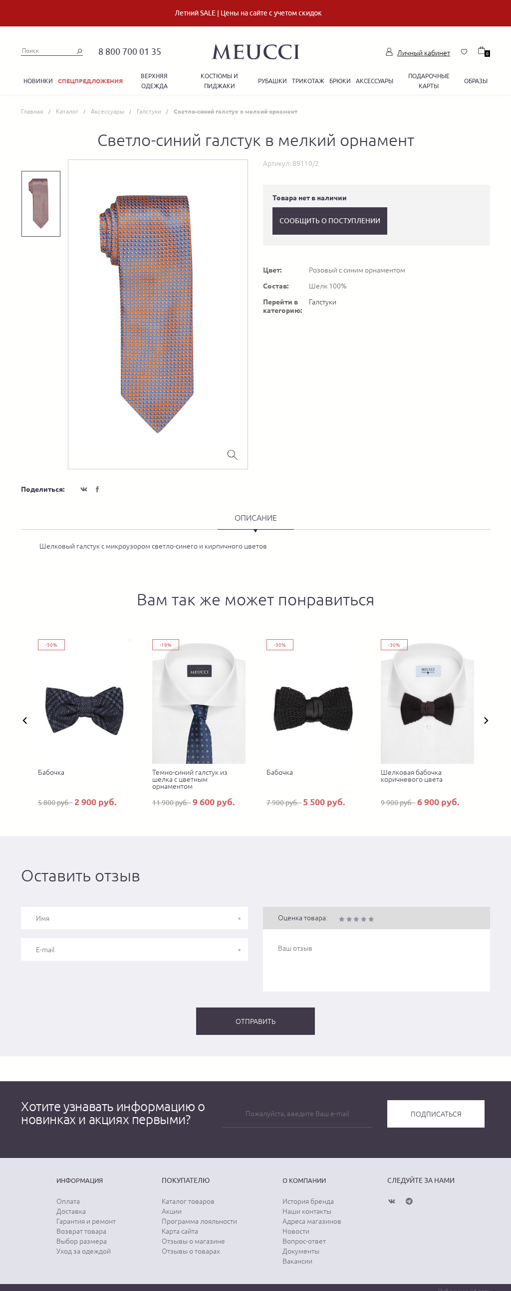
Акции (172, 1211)
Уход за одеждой (83, 1251)
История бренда (308, 1201)
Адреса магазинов (311, 1221)
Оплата (68, 1201)
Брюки (340, 81)
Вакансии (297, 1261)
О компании (304, 1180)
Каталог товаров (188, 1201)
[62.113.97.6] (255, 50)
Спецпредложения (90, 81)
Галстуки (322, 302)
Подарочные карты (429, 81)
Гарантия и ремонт (86, 1221)
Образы (476, 81)
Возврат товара (81, 1231)
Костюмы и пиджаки (219, 81)
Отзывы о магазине (193, 1241)
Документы (300, 1251)
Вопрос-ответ (304, 1241)
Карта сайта (180, 1231)
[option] (158, 314)
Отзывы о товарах (191, 1251)
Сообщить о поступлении (329, 221)
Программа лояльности (199, 1221)
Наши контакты (306, 1211)
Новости (295, 1231)
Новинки (38, 81)
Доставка (71, 1211)
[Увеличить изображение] (232, 453)
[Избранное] (464, 52)
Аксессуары (374, 81)
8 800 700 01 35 (129, 51)
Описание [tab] (256, 517)
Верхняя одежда (154, 81)
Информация (79, 1180)
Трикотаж (308, 81)
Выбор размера (81, 1241)
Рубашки (272, 81)
